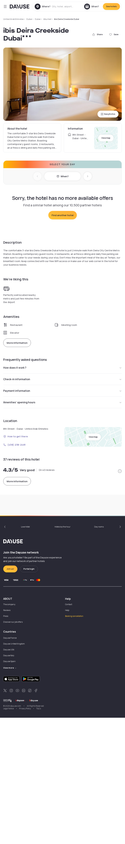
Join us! (10, 568)
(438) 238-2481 (16, 444)
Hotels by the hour (62, 526)
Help (67, 610)
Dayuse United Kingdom (14, 643)
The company (9, 604)
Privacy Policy (25, 708)
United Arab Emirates (13, 19)
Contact (68, 604)
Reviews (6, 610)
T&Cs (38, 708)
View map (105, 138)
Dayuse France (10, 637)
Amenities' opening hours (19, 402)
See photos (109, 114)
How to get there (17, 436)
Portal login (29, 568)
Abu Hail (47, 19)
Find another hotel (63, 215)
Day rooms (99, 526)
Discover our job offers (13, 622)
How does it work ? (14, 367)
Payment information (16, 391)
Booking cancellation (74, 616)
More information (17, 343)
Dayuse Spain (9, 661)
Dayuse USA (8, 649)
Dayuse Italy (8, 655)
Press (5, 616)
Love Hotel (25, 526)
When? (65, 176)
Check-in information (16, 379)
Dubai (29, 19)
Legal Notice (8, 708)
